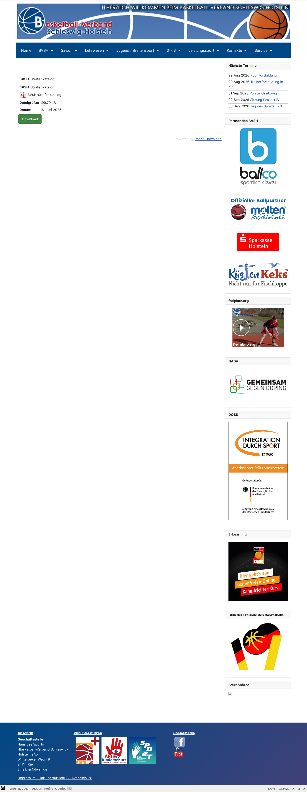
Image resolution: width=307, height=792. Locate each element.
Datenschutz (82, 778)
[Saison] (75, 50)
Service (261, 50)
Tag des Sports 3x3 (266, 106)
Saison (66, 50)
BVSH (43, 50)
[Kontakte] (244, 50)
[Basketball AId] (87, 750)
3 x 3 (171, 50)
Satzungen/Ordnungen (44, 70)
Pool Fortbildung (263, 75)
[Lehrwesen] (106, 50)
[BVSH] (51, 50)
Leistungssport (201, 50)
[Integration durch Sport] (258, 471)
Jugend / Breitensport (135, 50)
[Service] (270, 50)
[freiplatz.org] (258, 327)
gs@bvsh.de (37, 769)
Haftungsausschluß (54, 778)
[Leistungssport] (216, 50)
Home (26, 50)
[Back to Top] (300, 784)
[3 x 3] (178, 50)
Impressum (28, 778)
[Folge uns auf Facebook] (179, 741)
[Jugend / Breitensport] (156, 50)
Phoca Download (208, 139)
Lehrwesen (94, 50)
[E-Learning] (258, 571)
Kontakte (234, 50)
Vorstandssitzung (263, 93)
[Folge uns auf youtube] (178, 752)
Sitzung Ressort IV (264, 100)
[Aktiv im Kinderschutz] (114, 750)
